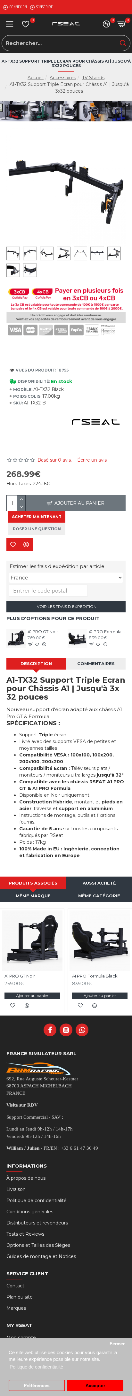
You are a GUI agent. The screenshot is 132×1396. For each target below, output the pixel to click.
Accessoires (63, 78)
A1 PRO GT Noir (43, 631)
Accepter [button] (95, 1385)
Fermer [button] (117, 1343)
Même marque (33, 895)
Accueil (36, 78)
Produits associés (33, 883)
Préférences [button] (37, 1385)
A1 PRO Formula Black (107, 631)
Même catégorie (99, 895)
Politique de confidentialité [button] (36, 1366)
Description (36, 663)
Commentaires (96, 663)
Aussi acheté (99, 883)
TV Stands (93, 78)
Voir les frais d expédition (66, 606)
